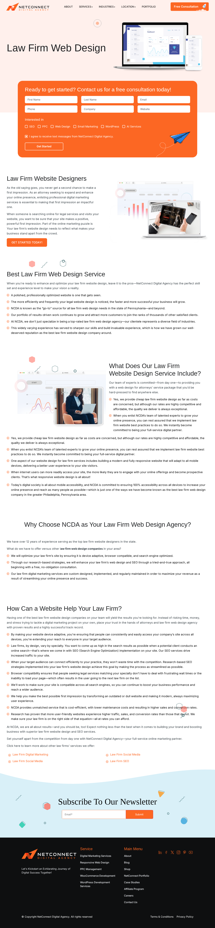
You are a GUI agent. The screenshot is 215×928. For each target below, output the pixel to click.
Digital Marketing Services (95, 855)
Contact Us (130, 902)
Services (85, 6)
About (68, 6)
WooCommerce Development (97, 875)
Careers (128, 895)
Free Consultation (186, 6)
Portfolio (149, 6)
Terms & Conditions (161, 916)
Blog (127, 862)
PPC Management (91, 869)
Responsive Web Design (94, 862)
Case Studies (132, 882)
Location (127, 6)
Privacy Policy (185, 916)
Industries (106, 6)
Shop (127, 869)
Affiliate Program (134, 889)
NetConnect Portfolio (136, 875)
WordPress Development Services (95, 884)
